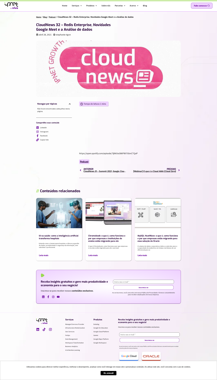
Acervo (133, 5)
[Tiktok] (44, 329)
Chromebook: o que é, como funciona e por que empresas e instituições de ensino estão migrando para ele (106, 238)
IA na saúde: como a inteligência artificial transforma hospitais (58, 237)
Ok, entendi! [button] (109, 373)
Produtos (90, 5)
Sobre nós (105, 5)
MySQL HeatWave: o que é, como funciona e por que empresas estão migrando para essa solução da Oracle (158, 238)
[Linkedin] (38, 329)
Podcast (52, 17)
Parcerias (119, 5)
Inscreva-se (143, 287)
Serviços (75, 5)
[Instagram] (50, 329)
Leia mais (43, 255)
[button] (70, 104)
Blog (145, 5)
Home (64, 5)
